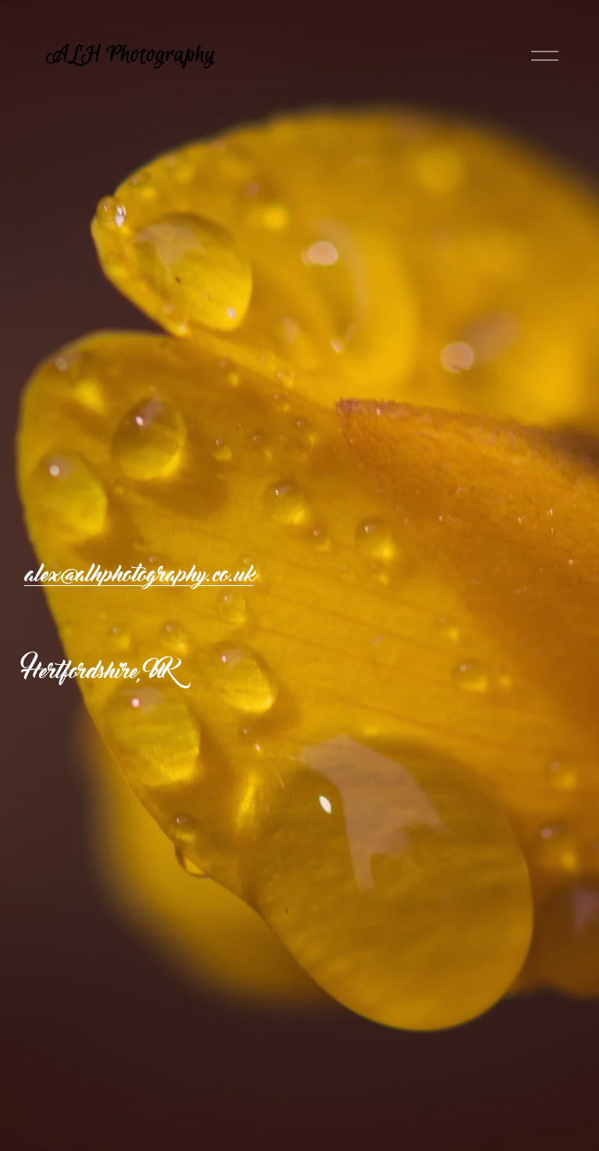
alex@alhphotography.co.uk (138, 575)
